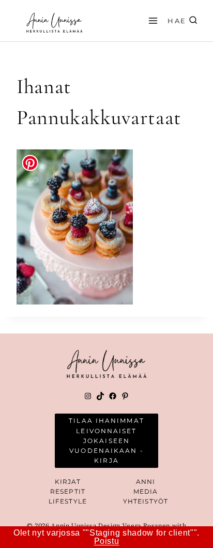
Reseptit (67, 491)
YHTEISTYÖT (145, 501)
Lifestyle (68, 501)
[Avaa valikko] (151, 20)
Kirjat (68, 481)
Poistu (106, 541)
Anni (145, 481)
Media (145, 491)
